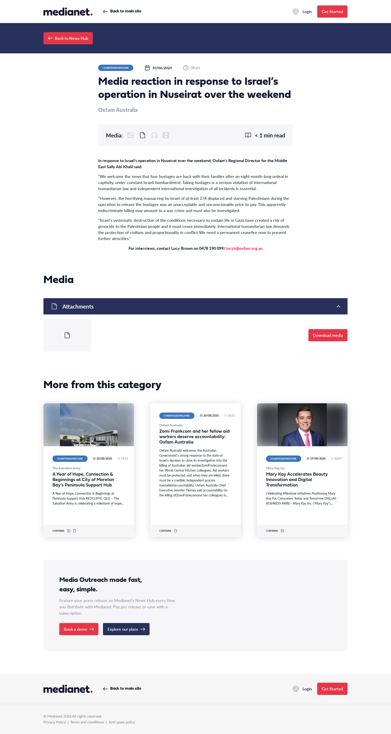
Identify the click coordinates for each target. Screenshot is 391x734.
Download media (328, 335)
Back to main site (125, 11)
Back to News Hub (71, 38)
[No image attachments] (130, 135)
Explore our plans (122, 629)
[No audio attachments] (154, 135)
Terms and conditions (87, 722)
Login (307, 11)
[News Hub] (68, 11)
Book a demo (75, 629)
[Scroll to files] (142, 135)
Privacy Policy (54, 722)
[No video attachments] (166, 135)
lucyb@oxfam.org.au (244, 248)
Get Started (332, 11)
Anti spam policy (122, 722)
